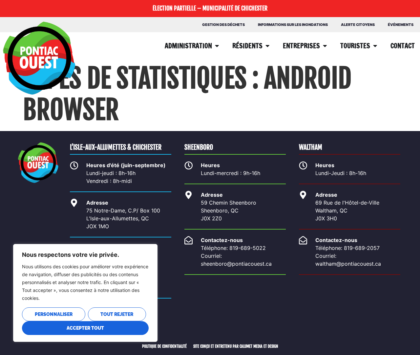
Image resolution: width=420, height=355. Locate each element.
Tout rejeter (116, 314)
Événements (400, 24)
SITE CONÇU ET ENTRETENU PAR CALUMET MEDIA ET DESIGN (235, 346)
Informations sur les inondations (293, 24)
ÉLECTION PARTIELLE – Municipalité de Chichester (210, 8)
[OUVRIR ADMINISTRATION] (217, 46)
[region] (85, 293)
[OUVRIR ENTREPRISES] (325, 46)
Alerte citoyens (358, 24)
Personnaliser (54, 314)
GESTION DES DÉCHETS (223, 24)
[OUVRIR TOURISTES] (375, 46)
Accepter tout (85, 328)
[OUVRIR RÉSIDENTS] (267, 46)
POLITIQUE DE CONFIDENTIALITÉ (164, 346)
